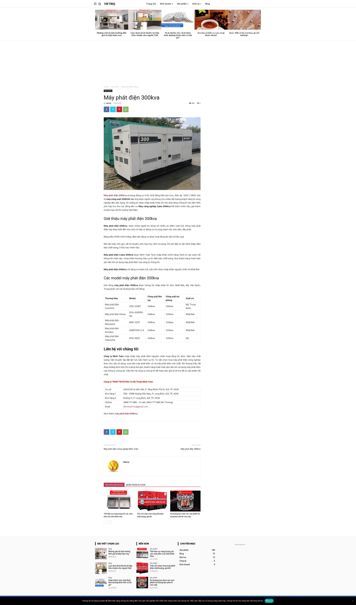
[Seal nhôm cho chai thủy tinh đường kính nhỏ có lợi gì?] (178, 20)
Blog (110, 548)
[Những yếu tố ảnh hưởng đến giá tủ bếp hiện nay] (111, 20)
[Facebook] (106, 109)
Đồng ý (269, 601)
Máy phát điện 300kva (115, 195)
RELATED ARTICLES (114, 485)
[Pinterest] (119, 109)
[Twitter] (113, 109)
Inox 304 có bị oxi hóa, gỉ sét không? (244, 34)
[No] (352, 600)
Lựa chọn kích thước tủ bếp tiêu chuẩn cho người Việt (145, 34)
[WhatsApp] (125, 109)
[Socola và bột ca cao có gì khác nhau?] (211, 20)
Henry (108, 103)
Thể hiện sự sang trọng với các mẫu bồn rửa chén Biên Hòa (162, 553)
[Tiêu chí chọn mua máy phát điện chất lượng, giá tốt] (152, 501)
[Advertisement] (178, 61)
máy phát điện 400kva (126, 413)
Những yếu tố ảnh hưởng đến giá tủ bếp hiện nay (112, 34)
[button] (99, 4)
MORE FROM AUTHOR (135, 485)
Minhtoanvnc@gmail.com (135, 406)
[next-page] (110, 522)
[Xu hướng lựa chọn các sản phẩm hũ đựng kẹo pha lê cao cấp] (185, 501)
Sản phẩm (115, 87)
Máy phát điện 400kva (191, 449)
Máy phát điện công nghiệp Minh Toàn (121, 449)
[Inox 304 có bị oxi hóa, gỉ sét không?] (244, 20)
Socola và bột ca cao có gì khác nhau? (211, 34)
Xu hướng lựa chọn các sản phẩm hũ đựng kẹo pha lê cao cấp (162, 582)
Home (106, 87)
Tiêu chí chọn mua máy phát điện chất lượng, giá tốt (162, 567)
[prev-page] (105, 522)
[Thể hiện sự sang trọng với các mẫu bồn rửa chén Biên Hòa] (119, 501)
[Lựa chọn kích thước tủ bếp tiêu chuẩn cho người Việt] (144, 20)
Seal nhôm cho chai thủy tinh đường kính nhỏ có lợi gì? (178, 35)
